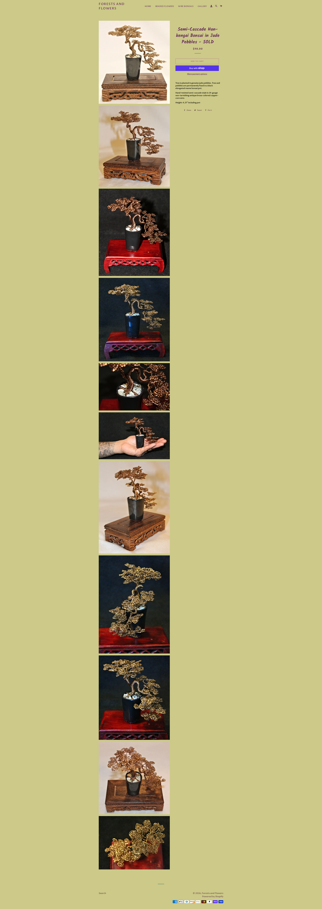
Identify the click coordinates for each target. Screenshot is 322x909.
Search (102, 893)
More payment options (197, 74)
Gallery (202, 6)
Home (148, 6)
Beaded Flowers (164, 6)
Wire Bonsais (185, 6)
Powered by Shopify (212, 896)
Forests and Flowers (112, 6)
